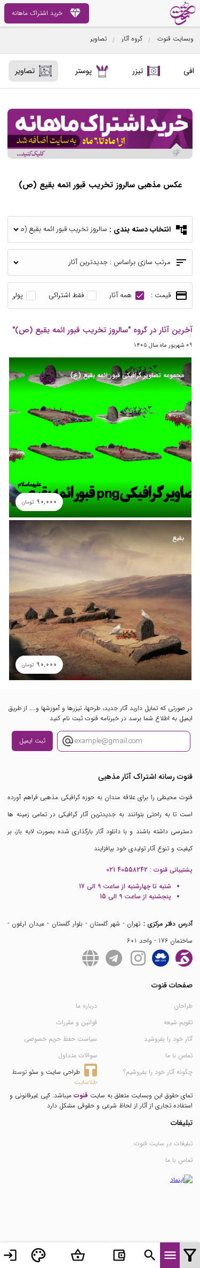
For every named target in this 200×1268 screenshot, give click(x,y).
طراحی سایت (63, 1072)
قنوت (81, 1095)
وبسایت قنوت (175, 39)
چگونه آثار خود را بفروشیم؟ (158, 1072)
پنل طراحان (38, 1255)
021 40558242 (127, 870)
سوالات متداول (77, 1055)
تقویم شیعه (178, 1022)
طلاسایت (85, 1082)
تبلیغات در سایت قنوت (163, 1143)
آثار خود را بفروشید (168, 1039)
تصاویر (98, 39)
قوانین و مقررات (76, 1022)
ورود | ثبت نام (10, 1255)
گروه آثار (132, 39)
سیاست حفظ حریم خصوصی (60, 1039)
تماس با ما (179, 1055)
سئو (33, 1072)
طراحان (183, 1006)
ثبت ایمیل (32, 741)
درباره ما (86, 1006)
